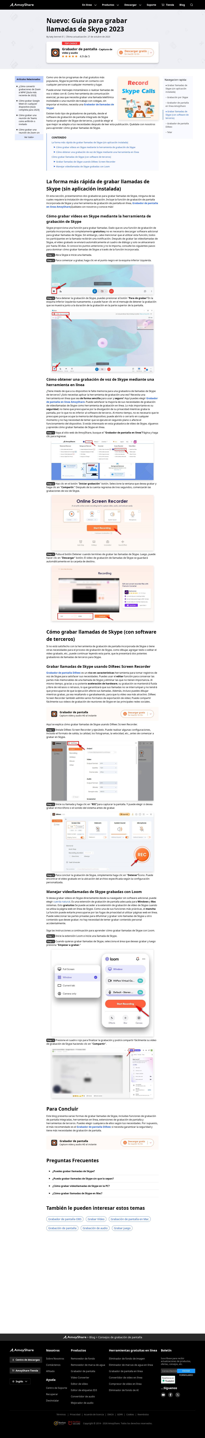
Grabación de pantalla (62, 1228)
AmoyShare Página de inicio (22, 1350)
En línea (87, 4)
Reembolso (143, 1414)
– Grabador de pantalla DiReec (177, 125)
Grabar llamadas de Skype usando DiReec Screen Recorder (85, 161)
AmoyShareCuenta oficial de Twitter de (177, 1394)
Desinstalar (52, 1400)
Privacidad (75, 1414)
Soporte (151, 4)
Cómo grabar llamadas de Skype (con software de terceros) (81, 156)
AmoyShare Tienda (27, 1370)
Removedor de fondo (83, 1358)
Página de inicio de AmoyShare (22, 5)
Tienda (170, 4)
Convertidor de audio (83, 1396)
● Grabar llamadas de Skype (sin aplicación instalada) (176, 88)
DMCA (110, 1414)
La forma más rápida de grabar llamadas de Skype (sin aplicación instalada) (90, 142)
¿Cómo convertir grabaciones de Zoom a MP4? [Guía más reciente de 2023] (30, 91)
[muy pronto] (163, 1394)
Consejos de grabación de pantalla (120, 1337)
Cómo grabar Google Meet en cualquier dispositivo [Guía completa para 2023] (29, 105)
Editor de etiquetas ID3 (84, 1390)
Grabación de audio (95, 1228)
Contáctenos (53, 1365)
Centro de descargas (28, 1359)
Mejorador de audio (82, 1402)
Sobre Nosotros (55, 1358)
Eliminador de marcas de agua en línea (131, 1365)
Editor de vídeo (79, 1383)
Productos (108, 4)
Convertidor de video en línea (125, 1377)
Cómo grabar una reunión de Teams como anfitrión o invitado (28, 120)
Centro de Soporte (56, 1388)
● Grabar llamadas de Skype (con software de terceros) (177, 114)
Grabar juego (122, 1228)
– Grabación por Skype (177, 97)
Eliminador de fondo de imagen (127, 1358)
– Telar (169, 132)
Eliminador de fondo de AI (124, 1390)
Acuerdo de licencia (94, 1414)
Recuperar (52, 1394)
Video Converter (80, 1377)
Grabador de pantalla (83, 1371)
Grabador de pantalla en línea (126, 1371)
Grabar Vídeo (96, 1219)
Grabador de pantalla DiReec (63, 672)
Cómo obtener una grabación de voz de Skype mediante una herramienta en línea (97, 152)
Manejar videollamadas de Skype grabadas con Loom (83, 166)
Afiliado (50, 1371)
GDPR (120, 1414)
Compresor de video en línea (125, 1383)
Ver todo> (29, 137)
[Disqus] (102, 1283)
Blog (182, 4)
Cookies (130, 1414)
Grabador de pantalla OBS (64, 1219)
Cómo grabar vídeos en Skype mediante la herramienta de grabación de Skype (95, 147)
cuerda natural (61, 901)
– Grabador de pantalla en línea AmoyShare (177, 104)
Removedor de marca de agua (88, 1365)
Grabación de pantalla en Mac (130, 1219)
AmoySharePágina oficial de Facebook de (170, 1394)
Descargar (130, 4)
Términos (61, 1414)
